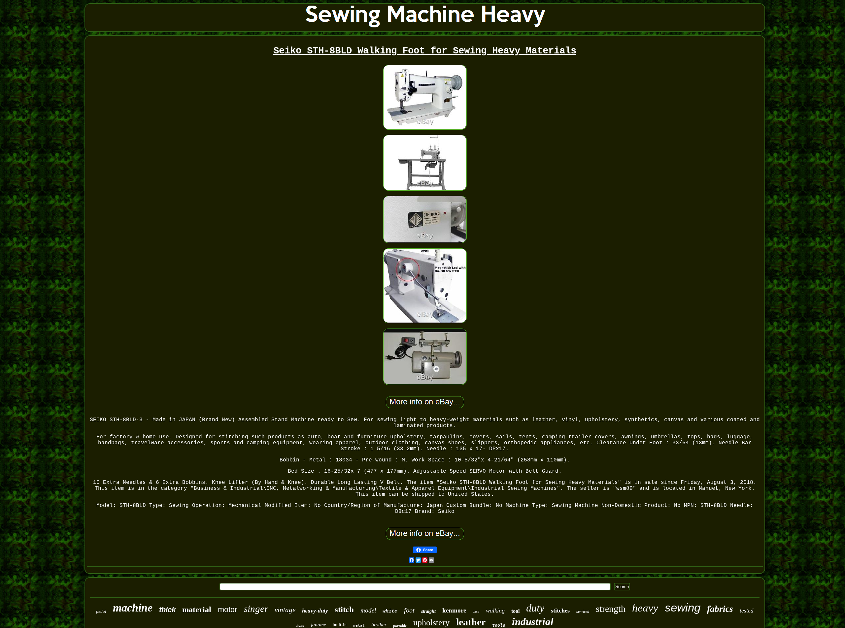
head (300, 626)
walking (495, 610)
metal (359, 625)
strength (610, 609)
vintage (285, 610)
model (368, 610)
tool (515, 611)
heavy (645, 608)
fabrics (720, 609)
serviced (582, 611)
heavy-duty (315, 611)
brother (379, 624)
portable (400, 626)
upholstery (431, 622)
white (390, 611)
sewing (682, 607)
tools (498, 625)
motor (227, 609)
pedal (101, 611)
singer (256, 608)
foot (409, 610)
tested (747, 611)
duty (535, 608)
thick (167, 610)
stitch (344, 609)
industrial (533, 621)
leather (471, 621)
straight (428, 611)
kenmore (454, 610)
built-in (340, 624)
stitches (560, 610)
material (196, 609)
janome (318, 624)
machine (132, 608)
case (476, 611)
